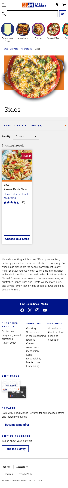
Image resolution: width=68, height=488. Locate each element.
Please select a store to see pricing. (16, 196)
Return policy (9, 342)
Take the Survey (15, 449)
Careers (30, 343)
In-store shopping (36, 336)
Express (30, 339)
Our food (14, 48)
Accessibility (22, 466)
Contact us (8, 331)
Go (62, 14)
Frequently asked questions (11, 337)
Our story (31, 328)
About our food (55, 332)
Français (6, 466)
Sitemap (9, 473)
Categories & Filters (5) (22, 125)
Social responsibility (33, 356)
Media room (33, 362)
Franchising (32, 366)
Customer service (10, 325)
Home (5, 48)
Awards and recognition (33, 349)
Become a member (17, 424)
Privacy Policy (25, 473)
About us (33, 323)
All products (26, 48)
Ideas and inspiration (53, 337)
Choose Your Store (17, 239)
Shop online (32, 332)
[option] (7, 32)
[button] (4, 5)
